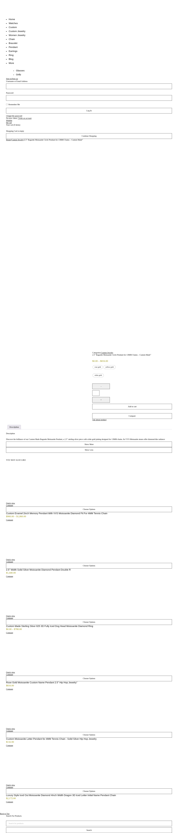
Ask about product (99, 420)
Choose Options (89, 509)
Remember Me (14, 104)
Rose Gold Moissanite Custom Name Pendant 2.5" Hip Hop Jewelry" (41, 682)
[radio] (98, 367)
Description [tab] (14, 427)
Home (8, 140)
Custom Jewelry (17, 140)
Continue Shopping (89, 136)
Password (9, 93)
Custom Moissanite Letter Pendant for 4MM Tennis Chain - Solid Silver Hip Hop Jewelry (51, 739)
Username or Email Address (16, 81)
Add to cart (132, 407)
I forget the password (14, 116)
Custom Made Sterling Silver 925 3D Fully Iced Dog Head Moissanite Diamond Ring (49, 626)
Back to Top (4, 814)
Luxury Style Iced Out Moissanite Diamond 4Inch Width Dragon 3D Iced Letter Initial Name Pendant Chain (61, 795)
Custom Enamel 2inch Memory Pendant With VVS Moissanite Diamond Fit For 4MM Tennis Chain (56, 513)
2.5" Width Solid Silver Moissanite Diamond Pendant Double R (38, 569)
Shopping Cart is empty (15, 131)
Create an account (24, 118)
